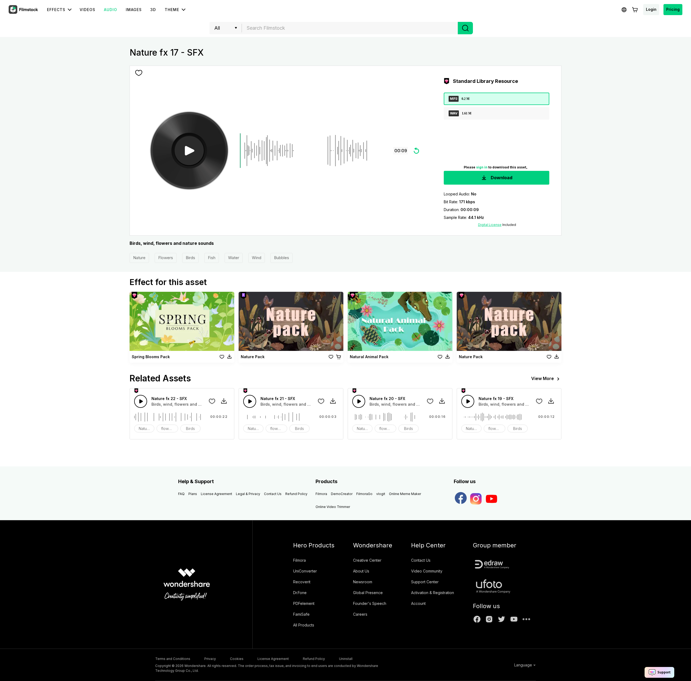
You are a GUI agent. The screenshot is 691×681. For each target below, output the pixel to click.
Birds (190, 257)
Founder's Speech (369, 603)
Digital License (490, 225)
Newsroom (362, 582)
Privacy (210, 659)
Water (233, 257)
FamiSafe (301, 614)
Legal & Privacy (248, 494)
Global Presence (368, 592)
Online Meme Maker (405, 494)
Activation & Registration (432, 592)
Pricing (673, 9)
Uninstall (346, 659)
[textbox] (350, 28)
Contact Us (273, 494)
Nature (139, 257)
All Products (303, 625)
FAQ (181, 494)
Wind (256, 257)
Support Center (425, 582)
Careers (360, 614)
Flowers (165, 257)
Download (501, 177)
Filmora (321, 494)
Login (651, 9)
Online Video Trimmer (333, 507)
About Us (361, 571)
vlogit (380, 494)
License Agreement (216, 494)
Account (418, 603)
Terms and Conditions (172, 659)
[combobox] (350, 28)
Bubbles (281, 257)
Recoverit (301, 582)
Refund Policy (296, 494)
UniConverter (305, 571)
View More (542, 378)
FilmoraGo (364, 494)
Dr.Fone (300, 592)
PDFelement (303, 603)
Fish (211, 257)
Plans (192, 494)
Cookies (236, 659)
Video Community (426, 571)
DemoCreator (342, 494)
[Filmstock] (24, 9)
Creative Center (367, 560)
